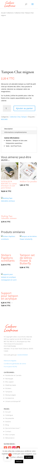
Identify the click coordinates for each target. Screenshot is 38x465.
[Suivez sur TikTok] (14, 448)
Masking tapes (10, 385)
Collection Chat (19, 13)
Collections (10, 13)
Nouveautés (9, 418)
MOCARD (4, 119)
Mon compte (10, 435)
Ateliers (8, 422)
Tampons (8, 392)
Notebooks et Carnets (13, 375)
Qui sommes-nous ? (12, 428)
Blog (7, 425)
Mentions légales (10, 361)
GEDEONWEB (22, 355)
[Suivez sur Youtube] (18, 448)
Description (8, 129)
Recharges (9, 379)
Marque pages (10, 395)
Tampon (24, 117)
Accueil (3, 13)
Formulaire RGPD (10, 367)
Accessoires (9, 398)
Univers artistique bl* (13, 401)
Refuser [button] (19, 461)
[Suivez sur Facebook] (5, 448)
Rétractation (9, 438)
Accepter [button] (29, 457)
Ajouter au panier (24, 108)
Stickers (8, 388)
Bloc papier (9, 382)
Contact (8, 431)
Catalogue (9, 415)
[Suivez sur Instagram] (9, 448)
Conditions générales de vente (15, 364)
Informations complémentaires (15, 132)
